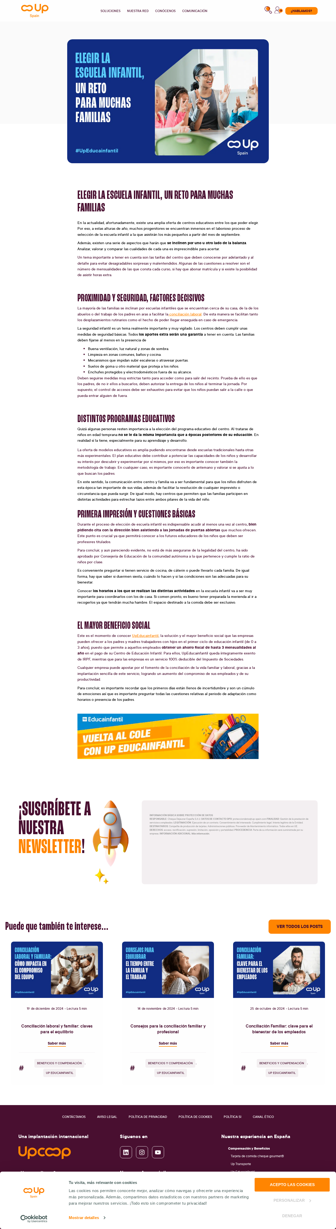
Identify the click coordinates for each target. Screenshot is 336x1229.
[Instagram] (142, 1152)
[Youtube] (158, 1152)
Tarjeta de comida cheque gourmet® (257, 1156)
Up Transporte (241, 1164)
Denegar (292, 1216)
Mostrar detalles (84, 1217)
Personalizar (289, 1200)
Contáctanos (74, 1117)
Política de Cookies (195, 1117)
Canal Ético (263, 1117)
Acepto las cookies (292, 1184)
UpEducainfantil (145, 635)
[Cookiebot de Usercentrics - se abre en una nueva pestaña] (34, 1219)
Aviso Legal (107, 1117)
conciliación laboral (185, 314)
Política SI (232, 1117)
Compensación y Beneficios (249, 1148)
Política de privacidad (148, 1117)
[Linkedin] (126, 1152)
